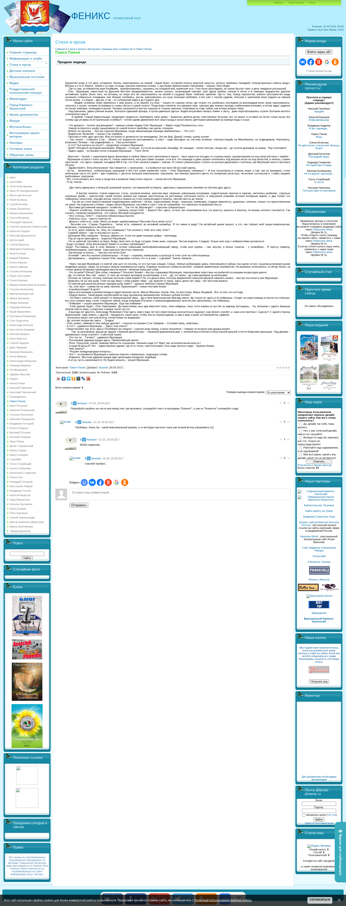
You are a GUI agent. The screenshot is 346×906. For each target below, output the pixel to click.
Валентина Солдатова (23, 472)
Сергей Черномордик (22, 517)
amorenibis (16, 181)
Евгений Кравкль (20, 334)
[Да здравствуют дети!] (329, 590)
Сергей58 (15, 459)
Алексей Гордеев (20, 231)
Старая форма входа (319, 70)
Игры (319, 136)
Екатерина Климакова (23, 316)
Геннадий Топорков (21, 481)
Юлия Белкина (18, 199)
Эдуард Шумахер (20, 531)
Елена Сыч (16, 477)
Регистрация (296, 2)
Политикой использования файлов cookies (223, 900)
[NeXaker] (61, 406)
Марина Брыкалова (21, 213)
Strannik (103, 367)
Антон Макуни (18, 356)
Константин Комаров (22, 329)
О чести (319, 182)
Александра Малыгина (23, 360)
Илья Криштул (18, 338)
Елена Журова (18, 262)
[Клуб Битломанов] (27, 658)
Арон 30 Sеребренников (24, 190)
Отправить (78, 505)
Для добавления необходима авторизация (319, 778)
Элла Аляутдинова (21, 186)
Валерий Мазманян (21, 352)
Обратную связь (323, 229)
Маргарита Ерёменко (22, 249)
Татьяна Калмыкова (22, 289)
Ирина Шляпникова (21, 526)
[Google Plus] (88, 378)
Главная (278, 2)
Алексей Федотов (20, 495)
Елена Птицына (19, 428)
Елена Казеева (18, 280)
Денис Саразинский (21, 446)
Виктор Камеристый (21, 293)
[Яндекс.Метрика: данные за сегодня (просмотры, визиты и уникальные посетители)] (319, 846)
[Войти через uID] (84, 482)
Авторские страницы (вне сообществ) (110, 49)
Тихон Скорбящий (20, 463)
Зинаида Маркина (20, 365)
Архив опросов (323, 465)
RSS (341, 29)
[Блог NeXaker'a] (27, 635)
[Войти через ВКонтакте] (92, 482)
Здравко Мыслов (20, 374)
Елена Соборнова (20, 468)
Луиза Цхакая (18, 508)
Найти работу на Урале (319, 511)
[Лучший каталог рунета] (319, 607)
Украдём (319, 111)
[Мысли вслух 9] (329, 388)
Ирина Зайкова (19, 266)
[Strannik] (65, 421)
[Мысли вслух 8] (308, 388)
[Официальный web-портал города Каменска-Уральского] (319, 499)
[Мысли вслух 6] (309, 360)
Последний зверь (319, 156)
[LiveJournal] (83, 378)
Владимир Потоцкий (22, 423)
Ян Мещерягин (18, 369)
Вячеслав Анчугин (21, 195)
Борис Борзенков (20, 208)
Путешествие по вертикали (319, 190)
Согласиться (320, 899)
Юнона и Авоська (319, 579)
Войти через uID (318, 52)
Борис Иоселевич (20, 275)
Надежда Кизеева (20, 307)
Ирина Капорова (19, 298)
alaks (13, 177)
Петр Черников (19, 513)
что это (331, 814)
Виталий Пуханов (20, 432)
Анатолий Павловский (23, 392)
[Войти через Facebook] (100, 482)
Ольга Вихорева (19, 217)
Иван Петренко (19, 405)
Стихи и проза (76, 49)
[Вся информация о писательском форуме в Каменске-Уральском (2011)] (27, 699)
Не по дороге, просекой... (319, 173)
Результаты (305, 465)
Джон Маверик (18, 347)
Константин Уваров (21, 486)
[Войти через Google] (116, 482)
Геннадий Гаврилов (21, 222)
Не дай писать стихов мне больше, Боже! (319, 147)
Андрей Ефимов (19, 258)
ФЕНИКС (90, 16)
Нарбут (14, 378)
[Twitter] (68, 378)
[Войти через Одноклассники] (124, 482)
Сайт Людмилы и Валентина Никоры (319, 549)
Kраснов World (309, 536)
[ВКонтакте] (63, 378)
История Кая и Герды (319, 165)
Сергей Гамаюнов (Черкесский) (28, 226)
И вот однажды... (319, 128)
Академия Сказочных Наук (319, 516)
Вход (312, 2)
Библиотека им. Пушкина (319, 505)
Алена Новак (17, 383)
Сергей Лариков (19, 343)
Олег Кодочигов (19, 320)
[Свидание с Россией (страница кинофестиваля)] (27, 747)
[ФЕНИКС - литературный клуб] (319, 670)
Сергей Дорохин (19, 244)
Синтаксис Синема (319, 561)
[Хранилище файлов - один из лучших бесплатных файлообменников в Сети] (27, 806)
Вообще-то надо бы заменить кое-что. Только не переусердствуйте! (318, 440)
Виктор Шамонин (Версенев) (27, 522)
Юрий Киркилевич (20, 311)
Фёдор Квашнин (19, 302)
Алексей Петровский (22, 410)
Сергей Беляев (19, 204)
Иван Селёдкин (19, 454)
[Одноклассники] (73, 378)
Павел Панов (17, 401)
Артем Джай (17, 240)
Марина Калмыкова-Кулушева (28, 284)
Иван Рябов (17, 441)
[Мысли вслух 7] (329, 360)
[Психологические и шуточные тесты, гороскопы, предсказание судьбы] (27, 783)
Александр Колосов (21, 325)
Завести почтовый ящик (319, 823)
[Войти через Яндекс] (108, 482)
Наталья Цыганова (21, 504)
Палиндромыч (18, 396)
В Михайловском (319, 119)
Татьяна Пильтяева (21, 414)
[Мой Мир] (78, 378)
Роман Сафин (18, 450)
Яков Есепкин (18, 253)
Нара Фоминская (20, 499)
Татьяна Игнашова (21, 271)
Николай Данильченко (23, 235)
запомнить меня (316, 814)
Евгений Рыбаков (20, 437)
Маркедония (319, 613)
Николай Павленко (21, 387)
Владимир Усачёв (20, 490)
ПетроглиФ (319, 556)
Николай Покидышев (22, 419)
